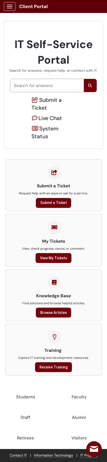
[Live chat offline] (94, 449)
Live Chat (50, 118)
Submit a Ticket (46, 103)
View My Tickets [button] (53, 258)
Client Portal (33, 6)
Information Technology (53, 455)
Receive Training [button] (53, 367)
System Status (44, 132)
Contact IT (18, 455)
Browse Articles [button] (53, 313)
